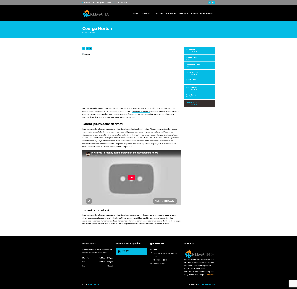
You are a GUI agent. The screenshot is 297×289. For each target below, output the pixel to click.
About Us (171, 13)
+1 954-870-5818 (121, 3)
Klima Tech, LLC (93, 284)
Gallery (159, 13)
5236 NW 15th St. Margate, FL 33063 (97, 3)
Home (135, 13)
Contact (183, 13)
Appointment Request (203, 13)
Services (145, 13)
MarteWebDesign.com (206, 284)
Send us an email (159, 264)
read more (210, 274)
